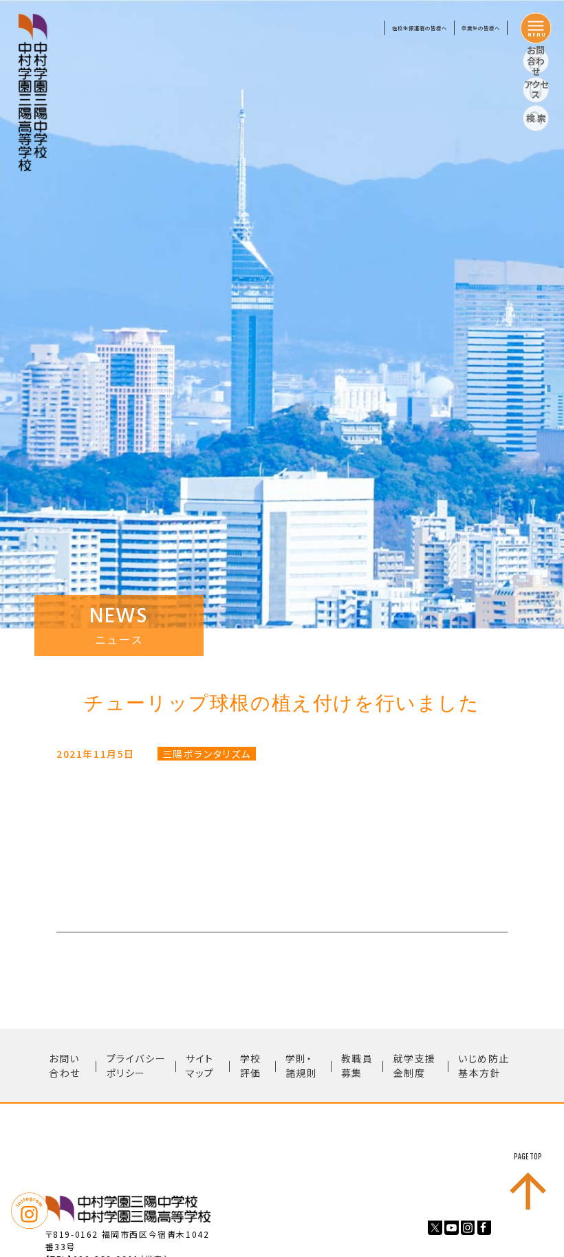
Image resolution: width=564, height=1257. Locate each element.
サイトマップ (200, 1065)
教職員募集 (357, 1065)
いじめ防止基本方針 (484, 1065)
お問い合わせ (64, 1065)
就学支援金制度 (414, 1065)
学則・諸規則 (301, 1065)
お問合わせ (536, 61)
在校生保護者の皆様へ (419, 28)
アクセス (536, 90)
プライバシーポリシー (136, 1065)
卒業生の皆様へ (481, 28)
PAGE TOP (528, 1156)
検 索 (536, 117)
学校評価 (250, 1065)
